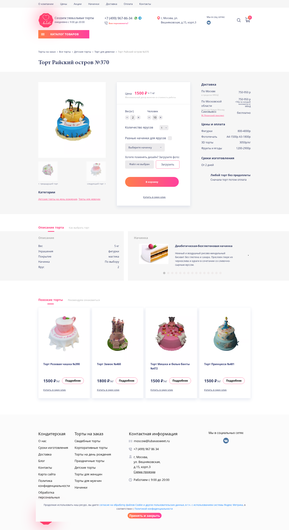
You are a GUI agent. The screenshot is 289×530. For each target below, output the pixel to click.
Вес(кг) (129, 111)
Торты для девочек (89, 199)
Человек (152, 111)
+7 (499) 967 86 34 (146, 449)
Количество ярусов (139, 127)
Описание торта (51, 227)
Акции (78, 4)
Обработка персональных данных (49, 497)
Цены (63, 4)
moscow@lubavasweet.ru (152, 441)
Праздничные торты (89, 461)
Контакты (145, 4)
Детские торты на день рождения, (58, 199)
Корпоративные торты (91, 448)
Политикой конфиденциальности (153, 508)
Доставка (111, 4)
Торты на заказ (89, 433)
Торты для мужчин (88, 481)
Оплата (128, 4)
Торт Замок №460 (109, 364)
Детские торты (85, 468)
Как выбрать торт (79, 227)
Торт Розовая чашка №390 (61, 364)
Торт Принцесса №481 (219, 364)
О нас (42, 441)
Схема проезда (144, 472)
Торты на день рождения (93, 454)
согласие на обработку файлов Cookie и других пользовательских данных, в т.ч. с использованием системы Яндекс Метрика (171, 504)
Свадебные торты (87, 441)
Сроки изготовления (53, 448)
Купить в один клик (154, 197)
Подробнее (73, 380)
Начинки (93, 4)
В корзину (152, 181)
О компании (46, 4)
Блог (41, 461)
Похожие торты (50, 300)
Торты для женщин (88, 474)
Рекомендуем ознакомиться (84, 300)
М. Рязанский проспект (212, 115)
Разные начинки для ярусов (145, 138)
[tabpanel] (192, 256)
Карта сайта (47, 474)
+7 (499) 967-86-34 (118, 18)
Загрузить (167, 164)
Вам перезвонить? (118, 23)
